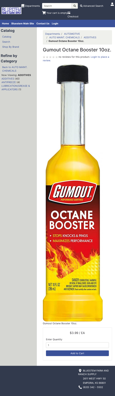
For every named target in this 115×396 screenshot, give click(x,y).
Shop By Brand (10, 46)
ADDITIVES (7, 78)
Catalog (6, 36)
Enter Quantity (54, 339)
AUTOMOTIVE (72, 33)
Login (55, 23)
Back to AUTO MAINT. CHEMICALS (14, 69)
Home (5, 23)
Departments (52, 33)
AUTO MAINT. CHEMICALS (64, 37)
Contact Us (42, 23)
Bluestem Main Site (22, 23)
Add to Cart (77, 353)
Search (6, 41)
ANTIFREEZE (8, 82)
